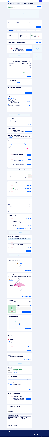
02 (14, 372)
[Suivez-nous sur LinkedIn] (34, 434)
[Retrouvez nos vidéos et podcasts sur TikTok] (39, 434)
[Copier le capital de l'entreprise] (30, 65)
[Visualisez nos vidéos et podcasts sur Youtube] (37, 434)
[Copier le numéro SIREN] (11, 21)
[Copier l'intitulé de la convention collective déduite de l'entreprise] (30, 63)
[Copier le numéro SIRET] (12, 22)
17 (16, 372)
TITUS (10, 382)
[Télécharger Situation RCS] (30, 69)
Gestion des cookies (32, 436)
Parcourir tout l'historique (28, 389)
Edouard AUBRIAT (11, 384)
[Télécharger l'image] (11, 369)
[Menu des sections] (7, 30)
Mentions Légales (41, 436)
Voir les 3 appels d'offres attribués (27, 359)
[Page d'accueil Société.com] (8, 1)
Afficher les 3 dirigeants (28, 124)
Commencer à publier (29, 239)
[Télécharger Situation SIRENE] (30, 71)
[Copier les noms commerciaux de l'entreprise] (30, 67)
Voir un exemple (16, 51)
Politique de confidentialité (37, 436)
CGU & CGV (29, 436)
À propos (26, 436)
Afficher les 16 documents (28, 228)
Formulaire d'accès (10, 137)
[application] (20, 146)
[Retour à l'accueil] (9, 431)
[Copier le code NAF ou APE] (21, 22)
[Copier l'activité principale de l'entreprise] (30, 61)
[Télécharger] (30, 218)
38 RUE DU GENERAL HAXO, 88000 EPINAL (32, 21)
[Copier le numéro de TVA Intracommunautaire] (12, 24)
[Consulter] (28, 218)
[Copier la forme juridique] (22, 24)
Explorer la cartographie (27, 328)
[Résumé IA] (26, 218)
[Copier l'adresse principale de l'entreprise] (38, 21)
